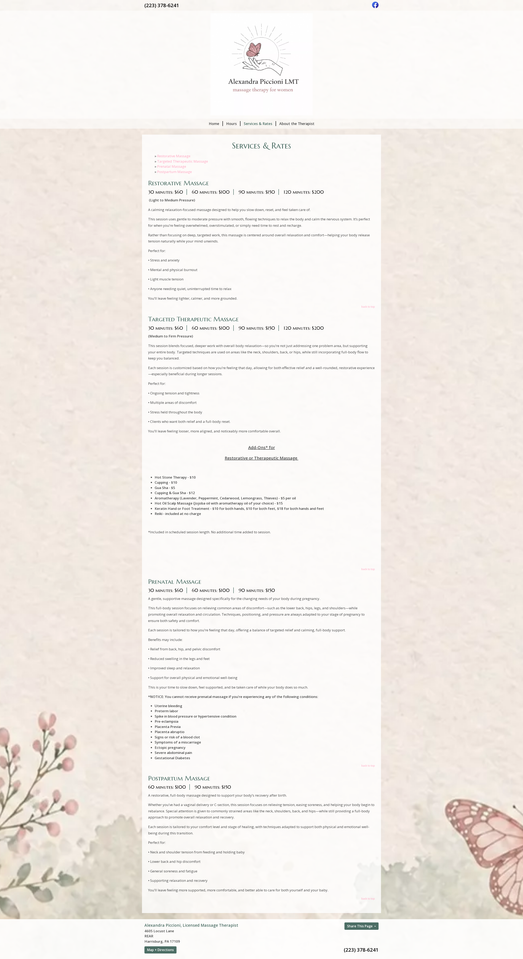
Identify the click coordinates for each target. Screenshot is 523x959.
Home (214, 123)
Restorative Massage (173, 156)
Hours (231, 123)
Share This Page (360, 926)
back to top (368, 306)
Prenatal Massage (171, 166)
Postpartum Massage (174, 171)
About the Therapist (296, 123)
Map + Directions (160, 950)
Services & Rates (258, 123)
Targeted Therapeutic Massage (182, 161)
